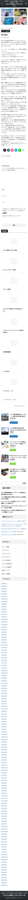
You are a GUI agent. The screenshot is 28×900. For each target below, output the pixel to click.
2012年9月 (4, 772)
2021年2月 (4, 596)
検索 (24, 483)
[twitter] (4, 150)
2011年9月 (4, 803)
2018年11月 (4, 622)
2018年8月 (4, 629)
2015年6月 (4, 693)
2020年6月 (4, 606)
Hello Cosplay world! (5, 528)
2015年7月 (4, 691)
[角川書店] (15, 150)
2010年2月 (4, 849)
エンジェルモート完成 (9, 270)
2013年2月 (4, 760)
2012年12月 (4, 765)
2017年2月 (4, 665)
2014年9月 (4, 711)
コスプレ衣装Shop (7, 564)
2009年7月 (4, 867)
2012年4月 (4, 785)
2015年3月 (4, 698)
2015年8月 (4, 688)
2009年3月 (4, 877)
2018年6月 (4, 634)
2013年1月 (4, 762)
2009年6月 (4, 870)
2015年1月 (4, 703)
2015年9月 (4, 686)
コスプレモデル (6, 557)
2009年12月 (4, 854)
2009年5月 (4, 872)
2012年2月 (4, 790)
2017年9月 (4, 647)
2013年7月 (4, 747)
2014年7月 (4, 716)
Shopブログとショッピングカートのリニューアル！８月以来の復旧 (18, 457)
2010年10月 (4, 831)
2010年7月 (4, 836)
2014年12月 (4, 706)
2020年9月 (4, 604)
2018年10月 (4, 624)
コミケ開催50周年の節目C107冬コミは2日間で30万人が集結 (18, 430)
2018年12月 (4, 619)
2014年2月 (4, 729)
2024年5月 (4, 588)
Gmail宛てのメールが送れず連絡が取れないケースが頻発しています (18, 471)
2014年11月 (4, 709)
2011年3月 (4, 818)
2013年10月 (4, 739)
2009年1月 (4, 882)
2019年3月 (4, 611)
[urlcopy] (23, 150)
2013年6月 (4, 749)
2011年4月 (4, 816)
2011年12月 (4, 795)
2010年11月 (4, 829)
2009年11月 (4, 857)
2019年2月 (4, 614)
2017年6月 (4, 655)
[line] (19, 150)
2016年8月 (4, 678)
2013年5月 (4, 752)
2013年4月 (4, 755)
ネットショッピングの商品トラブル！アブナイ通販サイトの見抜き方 (18, 444)
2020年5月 (4, 609)
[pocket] (12, 150)
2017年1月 (4, 668)
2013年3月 (4, 757)
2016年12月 (4, 670)
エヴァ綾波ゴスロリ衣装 (10, 250)
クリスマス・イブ (8, 391)
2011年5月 (4, 813)
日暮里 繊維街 (7, 352)
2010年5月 (4, 841)
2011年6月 (4, 811)
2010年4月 (4, 844)
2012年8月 (4, 775)
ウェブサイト (5, 550)
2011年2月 (4, 821)
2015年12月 (4, 683)
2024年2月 (4, 591)
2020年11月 (4, 599)
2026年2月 (4, 583)
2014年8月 (4, 714)
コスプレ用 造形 (6, 560)
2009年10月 (4, 859)
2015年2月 (4, 701)
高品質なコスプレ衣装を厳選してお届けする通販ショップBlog (14, 893)
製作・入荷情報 (6, 574)
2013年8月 (4, 744)
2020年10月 (4, 601)
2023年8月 (4, 594)
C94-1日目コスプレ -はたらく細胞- (8, 531)
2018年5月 (4, 637)
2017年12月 (4, 645)
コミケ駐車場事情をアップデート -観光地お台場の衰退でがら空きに (18, 416)
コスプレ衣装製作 (6, 156)
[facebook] (8, 150)
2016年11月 (4, 673)
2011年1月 (4, 824)
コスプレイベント (6, 553)
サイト (3, 202)
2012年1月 (4, 793)
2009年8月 (4, 864)
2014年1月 (4, 732)
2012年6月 (4, 780)
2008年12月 (4, 885)
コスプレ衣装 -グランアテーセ (14, 5)
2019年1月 (4, 617)
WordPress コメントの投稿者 (12, 525)
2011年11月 (4, 798)
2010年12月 (4, 826)
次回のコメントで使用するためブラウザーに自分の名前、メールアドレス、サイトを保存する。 (13, 209)
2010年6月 (4, 839)
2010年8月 (4, 834)
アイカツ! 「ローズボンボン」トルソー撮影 (10, 521)
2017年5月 (4, 657)
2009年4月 (4, 875)
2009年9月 (4, 862)
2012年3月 (4, 788)
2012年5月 (4, 783)
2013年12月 (4, 734)
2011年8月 (4, 806)
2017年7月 (4, 652)
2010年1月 (4, 852)
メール (4, 196)
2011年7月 (4, 808)
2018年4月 (4, 640)
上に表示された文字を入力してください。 (12, 216)
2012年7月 (4, 778)
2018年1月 (4, 642)
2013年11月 (4, 737)
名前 (3, 189)
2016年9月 (4, 675)
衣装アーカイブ (6, 570)
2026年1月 (4, 586)
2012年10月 (4, 770)
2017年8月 (4, 650)
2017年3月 (4, 663)
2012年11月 (4, 767)
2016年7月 (4, 680)
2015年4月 (4, 696)
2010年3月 (4, 847)
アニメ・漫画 (5, 547)
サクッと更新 (7, 289)
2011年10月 (4, 801)
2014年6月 (4, 719)
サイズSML (6, 371)
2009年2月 (4, 880)
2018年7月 (4, 632)
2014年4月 (4, 724)
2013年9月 (4, 742)
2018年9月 (4, 627)
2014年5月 (4, 721)
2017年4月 (4, 660)
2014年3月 (4, 726)
